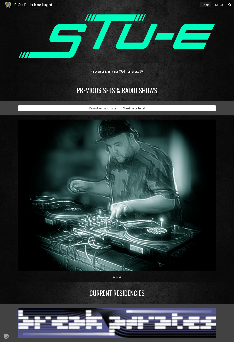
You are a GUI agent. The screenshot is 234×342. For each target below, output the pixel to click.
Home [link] (205, 5)
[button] (230, 5)
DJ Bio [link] (219, 5)
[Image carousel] (117, 199)
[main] (117, 71)
